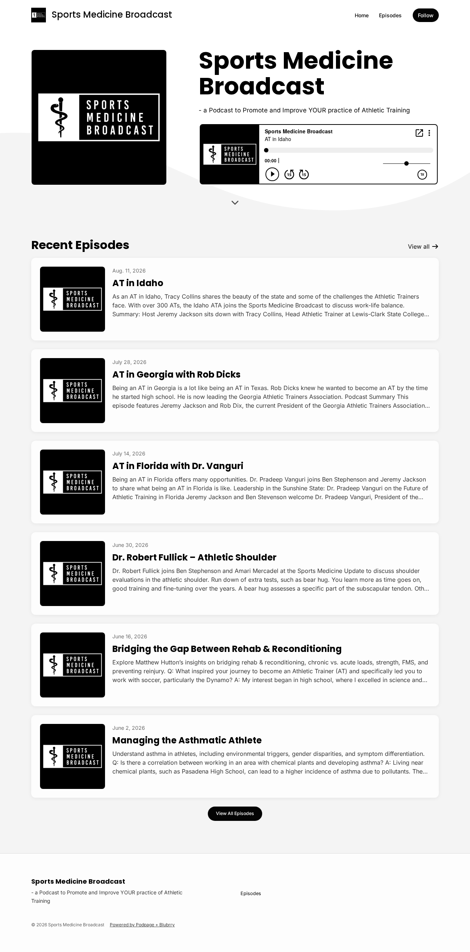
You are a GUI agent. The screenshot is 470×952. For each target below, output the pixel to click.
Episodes (390, 15)
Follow (426, 15)
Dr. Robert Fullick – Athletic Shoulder (194, 557)
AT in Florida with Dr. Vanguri (177, 466)
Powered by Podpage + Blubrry (142, 924)
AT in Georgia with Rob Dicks (176, 374)
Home (362, 15)
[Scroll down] (235, 201)
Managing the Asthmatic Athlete (187, 740)
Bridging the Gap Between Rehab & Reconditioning (227, 649)
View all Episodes (235, 813)
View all (419, 246)
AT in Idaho (137, 283)
